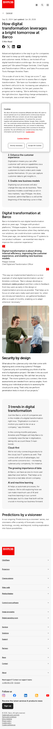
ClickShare (6, 560)
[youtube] (47, 695)
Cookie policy (30, 132)
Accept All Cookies (34, 145)
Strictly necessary (16, 145)
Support (5, 639)
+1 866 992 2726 (11, 683)
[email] (19, 46)
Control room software (10, 603)
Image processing (8, 612)
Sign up (7, 706)
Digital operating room (10, 618)
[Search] (42, 5)
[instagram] (3, 695)
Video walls (6, 587)
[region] (25, 127)
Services (5, 627)
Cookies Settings (23, 138)
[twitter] (8, 46)
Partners (5, 648)
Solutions (5, 633)
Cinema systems (7, 578)
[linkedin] (13, 46)
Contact (5, 664)
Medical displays (7, 594)
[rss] (36, 695)
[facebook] (3, 46)
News (4, 657)
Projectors (5, 569)
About (4, 673)
